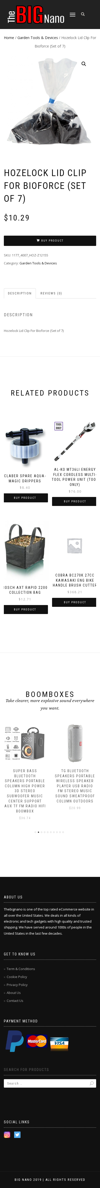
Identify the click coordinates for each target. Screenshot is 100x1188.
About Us (14, 992)
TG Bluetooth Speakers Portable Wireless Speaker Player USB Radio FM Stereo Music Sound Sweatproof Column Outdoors (75, 786)
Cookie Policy (17, 976)
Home (9, 37)
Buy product (52, 240)
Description (20, 293)
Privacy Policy (17, 984)
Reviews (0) (51, 293)
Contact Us (15, 1000)
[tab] (20, 293)
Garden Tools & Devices (37, 37)
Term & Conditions (21, 968)
